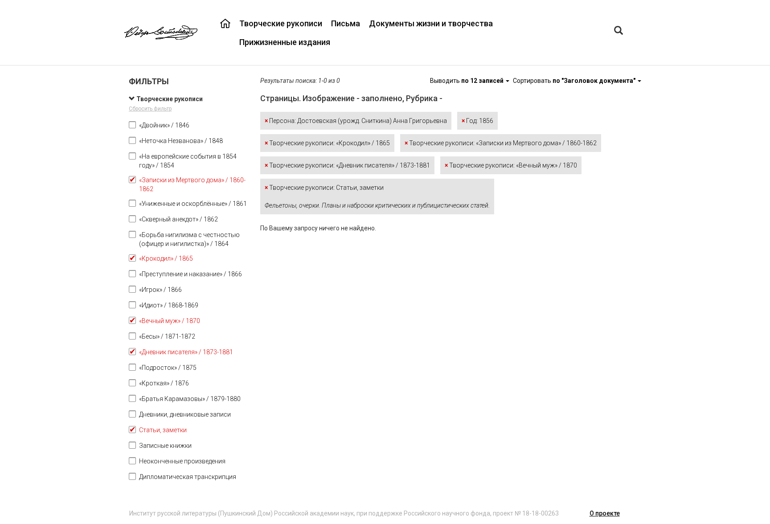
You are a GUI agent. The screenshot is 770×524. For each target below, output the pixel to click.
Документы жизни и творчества (431, 23)
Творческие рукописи (280, 23)
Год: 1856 (477, 120)
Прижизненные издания (284, 42)
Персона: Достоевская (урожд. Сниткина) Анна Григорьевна (356, 120)
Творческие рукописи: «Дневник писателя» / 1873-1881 (347, 165)
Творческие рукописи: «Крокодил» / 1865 (327, 143)
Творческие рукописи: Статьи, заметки (377, 196)
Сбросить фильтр (150, 109)
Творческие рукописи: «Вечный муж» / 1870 (511, 165)
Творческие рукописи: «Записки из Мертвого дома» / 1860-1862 (501, 143)
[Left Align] (618, 31)
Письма (345, 23)
